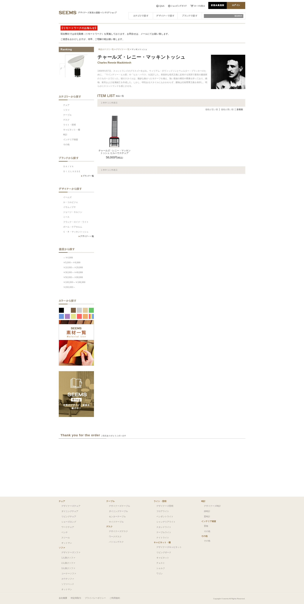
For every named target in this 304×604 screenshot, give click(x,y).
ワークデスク (115, 536)
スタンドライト (163, 527)
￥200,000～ (69, 287)
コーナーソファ (68, 573)
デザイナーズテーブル (119, 506)
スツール (65, 537)
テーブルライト (163, 532)
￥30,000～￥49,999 (73, 272)
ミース (66, 217)
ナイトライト (162, 537)
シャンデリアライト (165, 522)
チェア (66, 105)
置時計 (207, 516)
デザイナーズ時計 (212, 506)
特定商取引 (76, 598)
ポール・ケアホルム (72, 227)
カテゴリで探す (141, 15)
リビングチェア (68, 516)
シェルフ (160, 568)
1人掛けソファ (68, 557)
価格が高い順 (227, 109)
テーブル (67, 115)
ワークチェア (67, 527)
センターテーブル (117, 516)
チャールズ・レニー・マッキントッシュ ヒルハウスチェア (115, 151)
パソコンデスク (116, 542)
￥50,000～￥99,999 (73, 277)
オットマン (66, 543)
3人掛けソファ (68, 568)
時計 (65, 134)
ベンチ (64, 532)
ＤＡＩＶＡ (68, 166)
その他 (66, 144)
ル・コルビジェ (70, 202)
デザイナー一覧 (122, 49)
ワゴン (159, 573)
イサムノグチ (69, 207)
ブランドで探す (190, 15)
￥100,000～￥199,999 (74, 282)
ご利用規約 (114, 598)
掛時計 (207, 511)
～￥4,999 (68, 257)
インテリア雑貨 (70, 139)
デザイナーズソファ (70, 552)
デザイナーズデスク (118, 531)
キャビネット (162, 557)
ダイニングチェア (69, 511)
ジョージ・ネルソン (72, 212)
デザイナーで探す (165, 15)
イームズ (67, 197)
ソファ (66, 110)
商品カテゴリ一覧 (106, 49)
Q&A (160, 6)
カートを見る (197, 6)
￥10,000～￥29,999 (73, 267)
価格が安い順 (211, 109)
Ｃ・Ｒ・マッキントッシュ (75, 232)
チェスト (160, 563)
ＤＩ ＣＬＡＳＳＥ (72, 171)
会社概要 (63, 598)
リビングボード (163, 552)
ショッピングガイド (177, 6)
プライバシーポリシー (95, 598)
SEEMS (67, 12)
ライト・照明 (69, 125)
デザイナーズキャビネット (169, 547)
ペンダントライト (164, 516)
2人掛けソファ (68, 563)
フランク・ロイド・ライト (75, 222)
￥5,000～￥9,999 (71, 262)
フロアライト (162, 511)
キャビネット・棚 (71, 129)
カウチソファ (67, 579)
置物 (206, 526)
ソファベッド (67, 584)
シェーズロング (68, 522)
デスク (66, 120)
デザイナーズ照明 (164, 506)
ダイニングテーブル (118, 511)
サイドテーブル (116, 522)
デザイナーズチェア (70, 506)
